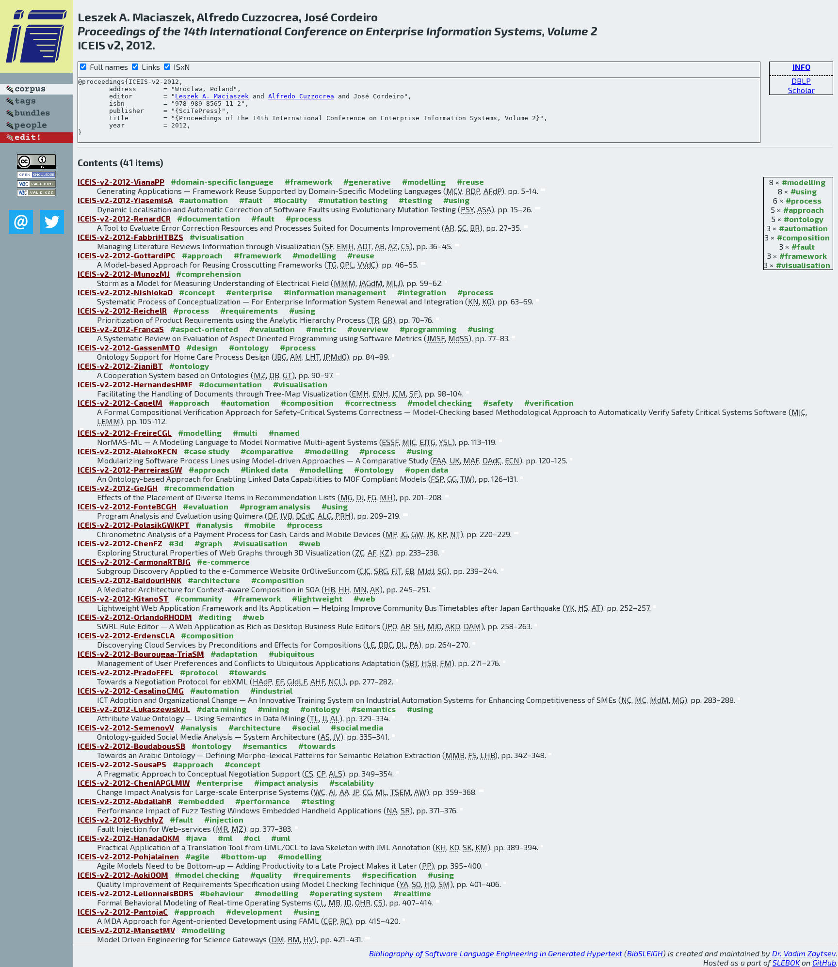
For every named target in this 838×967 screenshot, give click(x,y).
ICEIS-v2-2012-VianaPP (121, 181)
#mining (273, 708)
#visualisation (803, 264)
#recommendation (199, 487)
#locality (290, 200)
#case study (206, 451)
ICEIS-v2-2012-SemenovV (126, 727)
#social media (357, 727)
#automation (803, 228)
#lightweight (317, 598)
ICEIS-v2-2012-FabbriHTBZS (130, 236)
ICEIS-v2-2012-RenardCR (124, 218)
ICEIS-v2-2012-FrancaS (121, 328)
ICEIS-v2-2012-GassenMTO (129, 347)
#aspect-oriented (204, 328)
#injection (223, 819)
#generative (367, 181)
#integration (421, 292)
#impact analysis (286, 782)
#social (306, 727)
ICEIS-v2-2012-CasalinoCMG (131, 690)
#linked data (264, 469)
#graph (208, 543)
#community (198, 598)
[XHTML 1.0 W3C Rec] (36, 184)
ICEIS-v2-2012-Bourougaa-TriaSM (141, 653)
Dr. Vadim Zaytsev (804, 953)
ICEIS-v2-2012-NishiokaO (125, 292)
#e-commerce (223, 561)
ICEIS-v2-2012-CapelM (120, 402)
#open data (426, 469)
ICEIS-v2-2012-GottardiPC (127, 255)
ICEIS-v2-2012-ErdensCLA (126, 635)
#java (196, 837)
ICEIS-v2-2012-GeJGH (118, 487)
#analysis (214, 524)
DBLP (801, 80)
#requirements (249, 310)
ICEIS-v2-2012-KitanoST (123, 598)
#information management (335, 292)
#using (803, 191)
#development (254, 911)
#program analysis (275, 506)
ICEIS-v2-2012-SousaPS (122, 764)
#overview (367, 328)
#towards (247, 672)
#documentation (208, 218)
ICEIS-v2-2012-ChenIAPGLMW (134, 782)
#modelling (803, 182)
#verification (549, 402)
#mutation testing (352, 200)
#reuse (470, 181)
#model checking (439, 402)
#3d (176, 543)
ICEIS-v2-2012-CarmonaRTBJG (134, 561)
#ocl (251, 837)
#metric (321, 328)
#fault (803, 246)
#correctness (370, 402)
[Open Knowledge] (36, 175)
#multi (245, 432)
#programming (428, 328)
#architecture (214, 580)
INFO (801, 66)
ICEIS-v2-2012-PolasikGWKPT (134, 524)
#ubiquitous (291, 653)
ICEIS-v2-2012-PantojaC (123, 911)
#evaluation (272, 328)
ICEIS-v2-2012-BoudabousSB (131, 745)
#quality (266, 874)
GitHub (824, 962)
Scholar (801, 90)
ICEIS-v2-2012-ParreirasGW (130, 469)
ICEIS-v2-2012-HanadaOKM (128, 837)
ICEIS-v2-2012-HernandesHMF (135, 384)
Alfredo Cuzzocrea (301, 96)
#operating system (345, 893)
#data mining (221, 708)
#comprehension (208, 273)
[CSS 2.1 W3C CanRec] (36, 202)
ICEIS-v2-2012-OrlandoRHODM (135, 616)
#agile (197, 856)
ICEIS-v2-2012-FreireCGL (125, 432)
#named (284, 432)
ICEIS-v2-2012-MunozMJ (124, 273)
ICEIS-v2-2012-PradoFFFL (126, 672)
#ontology (803, 218)
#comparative (267, 451)
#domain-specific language (222, 181)
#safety (498, 402)
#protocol (199, 672)
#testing (415, 200)
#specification (389, 874)
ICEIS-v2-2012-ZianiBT (120, 365)
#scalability (351, 782)
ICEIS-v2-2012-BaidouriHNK (129, 580)
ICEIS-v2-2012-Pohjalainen (128, 856)
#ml (225, 837)
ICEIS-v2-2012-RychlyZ (120, 819)
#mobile (259, 524)
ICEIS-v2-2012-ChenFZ (120, 543)
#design (202, 347)
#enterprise (249, 292)
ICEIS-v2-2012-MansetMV (126, 930)
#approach (803, 209)
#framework (803, 255)
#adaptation (234, 653)
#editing (214, 616)
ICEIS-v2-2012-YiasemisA (125, 200)
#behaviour (221, 893)
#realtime (412, 893)
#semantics (373, 708)
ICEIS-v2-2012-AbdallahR (125, 801)
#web (310, 543)
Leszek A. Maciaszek (212, 96)
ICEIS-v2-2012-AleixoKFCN (127, 451)
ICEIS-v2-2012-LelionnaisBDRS (135, 893)
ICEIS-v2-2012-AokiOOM (123, 874)
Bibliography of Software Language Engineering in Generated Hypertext (495, 953)
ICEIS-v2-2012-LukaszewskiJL (134, 708)
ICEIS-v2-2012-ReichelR (122, 310)
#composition (803, 237)
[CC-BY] (36, 166)
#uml (280, 837)
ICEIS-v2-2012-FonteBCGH (127, 506)
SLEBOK (786, 962)
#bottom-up (244, 856)
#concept (197, 292)
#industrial (271, 690)
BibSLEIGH (645, 953)
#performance (262, 801)
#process (804, 200)
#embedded (201, 801)
